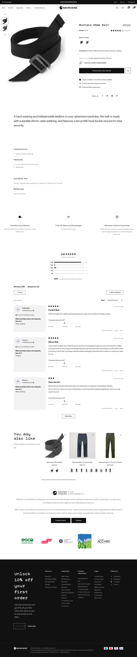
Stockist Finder (50, 582)
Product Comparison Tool (67, 599)
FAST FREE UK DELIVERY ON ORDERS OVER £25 (80, 2)
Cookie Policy (98, 576)
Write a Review (116, 292)
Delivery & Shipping (67, 592)
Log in (115, 2)
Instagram (117, 579)
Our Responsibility (51, 579)
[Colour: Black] (81, 41)
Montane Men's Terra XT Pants (110, 462)
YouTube (117, 582)
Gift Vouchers (65, 590)
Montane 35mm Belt (54, 462)
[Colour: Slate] (87, 41)
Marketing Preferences (98, 591)
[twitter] (107, 96)
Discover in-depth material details (95, 62)
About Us (48, 576)
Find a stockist (131, 2)
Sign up (122, 2)
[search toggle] (117, 7)
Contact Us (65, 606)
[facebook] (102, 96)
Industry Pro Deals (51, 587)
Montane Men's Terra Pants (82, 462)
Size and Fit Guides (84, 584)
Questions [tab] (33, 287)
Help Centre (65, 576)
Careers (47, 584)
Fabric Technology (84, 595)
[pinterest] (112, 96)
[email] (117, 96)
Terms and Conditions (97, 583)
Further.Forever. (60, 520)
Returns (63, 595)
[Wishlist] (122, 7)
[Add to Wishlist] (128, 70)
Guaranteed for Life (83, 580)
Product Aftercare (84, 592)
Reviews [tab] (19, 287)
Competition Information (98, 596)
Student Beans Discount (66, 586)
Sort (103, 300)
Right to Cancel (99, 587)
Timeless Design (83, 589)
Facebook (117, 576)
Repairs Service (83, 586)
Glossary (79, 520)
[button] (120, 30)
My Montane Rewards (65, 580)
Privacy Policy (98, 579)
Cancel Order (65, 603)
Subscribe (32, 626)
